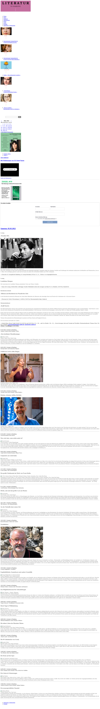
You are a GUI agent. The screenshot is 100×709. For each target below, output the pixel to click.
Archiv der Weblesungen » (6, 178)
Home (5, 16)
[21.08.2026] (6, 38)
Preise (5, 21)
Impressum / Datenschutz (9, 25)
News (5, 17)
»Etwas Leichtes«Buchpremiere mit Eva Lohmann (12, 108)
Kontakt (5, 24)
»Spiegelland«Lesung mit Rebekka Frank (10, 91)
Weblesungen (7, 20)
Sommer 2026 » (7, 153)
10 (6, 125)
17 (6, 127)
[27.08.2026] (6, 105)
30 (4, 130)
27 (11, 128)
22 (3, 128)
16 (4, 127)
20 (11, 127)
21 (1, 128)
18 (8, 127)
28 (1, 130)
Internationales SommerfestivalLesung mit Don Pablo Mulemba (12, 58)
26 (9, 128)
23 (4, 128)
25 (8, 128)
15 (3, 127)
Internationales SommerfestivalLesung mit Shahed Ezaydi (11, 42)
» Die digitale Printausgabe (7, 132)
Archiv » (6, 155)
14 (1, 127)
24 (6, 128)
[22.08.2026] (6, 55)
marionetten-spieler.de (30, 324)
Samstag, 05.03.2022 (8, 228)
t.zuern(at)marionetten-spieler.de (16, 324)
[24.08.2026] (6, 72)
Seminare (6, 19)
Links (5, 22)
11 (8, 125)
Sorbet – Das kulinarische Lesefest (12, 75)
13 (11, 125)
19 (9, 127)
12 (9, 125)
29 (3, 130)
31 (6, 130)
